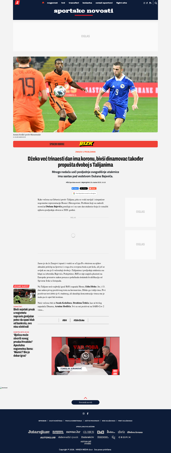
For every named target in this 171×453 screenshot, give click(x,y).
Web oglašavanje (108, 421)
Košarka (87, 3)
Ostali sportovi (104, 3)
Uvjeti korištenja (55, 421)
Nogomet (52, 3)
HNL (63, 3)
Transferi (74, 3)
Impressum (42, 421)
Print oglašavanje (125, 421)
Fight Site (121, 3)
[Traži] (156, 3)
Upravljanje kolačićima (85, 427)
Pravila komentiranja (73, 421)
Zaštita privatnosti (92, 421)
